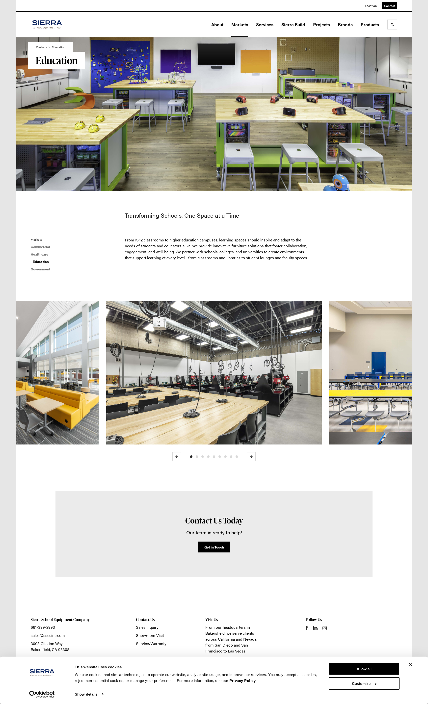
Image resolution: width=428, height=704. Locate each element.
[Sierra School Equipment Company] (55, 24)
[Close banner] (410, 664)
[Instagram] (324, 628)
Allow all (364, 669)
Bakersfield (215, 633)
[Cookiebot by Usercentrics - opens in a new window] (42, 694)
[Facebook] (307, 628)
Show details (86, 694)
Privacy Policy (242, 680)
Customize (361, 683)
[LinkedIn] (315, 628)
